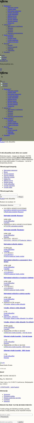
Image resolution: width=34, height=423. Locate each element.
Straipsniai (7, 394)
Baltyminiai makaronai (10, 170)
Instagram (7, 401)
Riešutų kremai (8, 182)
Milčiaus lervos (8, 180)
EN (1, 69)
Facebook (7, 399)
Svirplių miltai (8, 187)
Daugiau (6, 237)
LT (1, 70)
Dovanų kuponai (9, 174)
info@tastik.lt (15, 387)
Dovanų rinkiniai (9, 175)
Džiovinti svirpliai (9, 177)
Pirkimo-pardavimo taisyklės (12, 398)
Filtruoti (21, 197)
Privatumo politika (9, 396)
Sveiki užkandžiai (9, 184)
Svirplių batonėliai (9, 185)
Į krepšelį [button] (6, 223)
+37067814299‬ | (5, 387)
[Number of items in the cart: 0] (2, 77)
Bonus (6, 172)
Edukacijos (7, 179)
